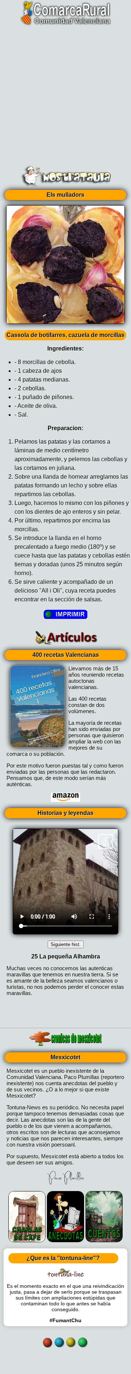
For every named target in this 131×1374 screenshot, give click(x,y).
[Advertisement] (65, 93)
